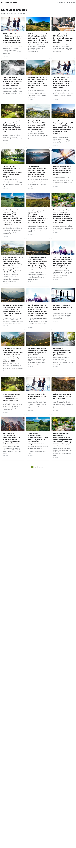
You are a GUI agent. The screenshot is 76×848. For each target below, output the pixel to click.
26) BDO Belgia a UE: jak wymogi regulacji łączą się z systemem (37, 396)
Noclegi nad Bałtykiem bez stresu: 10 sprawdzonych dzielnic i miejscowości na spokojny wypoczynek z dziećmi (62, 171)
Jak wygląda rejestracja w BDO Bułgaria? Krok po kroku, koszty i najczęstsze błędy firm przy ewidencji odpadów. (63, 38)
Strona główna (71, 2)
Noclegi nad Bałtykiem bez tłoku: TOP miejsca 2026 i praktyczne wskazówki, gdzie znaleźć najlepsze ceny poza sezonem (37, 125)
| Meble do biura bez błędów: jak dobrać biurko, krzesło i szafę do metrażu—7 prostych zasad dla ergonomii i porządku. (12, 82)
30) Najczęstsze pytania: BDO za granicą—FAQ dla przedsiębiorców (62, 396)
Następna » (41, 467)
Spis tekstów (61, 2)
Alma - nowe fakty (9, 2)
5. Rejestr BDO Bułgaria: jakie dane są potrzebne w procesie (62, 307)
